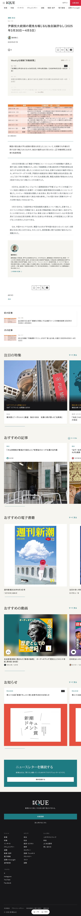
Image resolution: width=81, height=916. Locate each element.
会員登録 (75, 3)
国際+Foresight (74, 8)
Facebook (7, 883)
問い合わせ (47, 847)
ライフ (26, 860)
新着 (5, 8)
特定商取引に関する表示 (33, 908)
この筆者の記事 (15, 271)
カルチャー (27, 850)
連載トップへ (64, 60)
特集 (12, 8)
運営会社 (46, 908)
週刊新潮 (7, 863)
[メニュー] (4, 3)
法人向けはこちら (40, 822)
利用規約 (7, 908)
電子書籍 (61, 8)
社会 (25, 840)
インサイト (20, 8)
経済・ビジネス (29, 843)
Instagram (7, 876)
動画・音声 (51, 8)
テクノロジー (28, 856)
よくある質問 (47, 843)
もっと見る (40, 92)
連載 (42, 8)
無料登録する (40, 779)
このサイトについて (49, 837)
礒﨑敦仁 (15, 37)
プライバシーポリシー (18, 908)
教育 (25, 847)
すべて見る (73, 355)
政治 (9, 299)
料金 (45, 840)
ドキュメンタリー (32, 8)
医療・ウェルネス (29, 853)
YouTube (7, 879)
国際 (25, 863)
